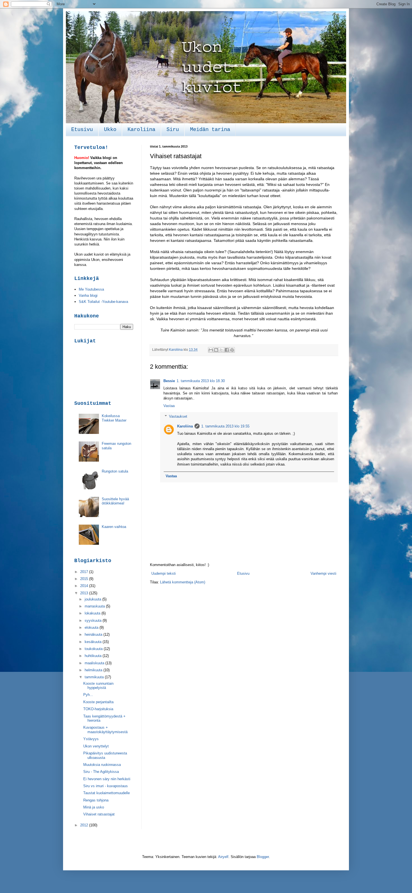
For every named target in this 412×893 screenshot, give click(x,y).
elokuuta (92, 627)
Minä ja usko (93, 807)
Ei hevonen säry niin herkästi (106, 779)
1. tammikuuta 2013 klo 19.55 (225, 426)
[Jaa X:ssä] (221, 350)
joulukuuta (93, 599)
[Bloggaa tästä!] (216, 350)
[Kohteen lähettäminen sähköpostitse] (211, 350)
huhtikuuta (94, 656)
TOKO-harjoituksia (98, 709)
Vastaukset (178, 416)
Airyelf (223, 857)
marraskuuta (95, 606)
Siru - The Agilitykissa (101, 772)
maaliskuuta (95, 663)
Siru (172, 130)
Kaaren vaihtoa (114, 527)
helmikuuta (94, 670)
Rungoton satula (115, 471)
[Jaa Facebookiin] (227, 350)
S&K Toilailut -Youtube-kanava (103, 302)
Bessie (169, 381)
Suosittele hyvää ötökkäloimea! (115, 501)
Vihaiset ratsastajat (99, 814)
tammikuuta (95, 677)
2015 (84, 579)
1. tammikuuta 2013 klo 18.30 (201, 381)
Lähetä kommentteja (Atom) (182, 582)
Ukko (110, 130)
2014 (84, 586)
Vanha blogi (88, 295)
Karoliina (141, 130)
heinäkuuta (94, 634)
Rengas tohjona (95, 800)
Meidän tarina (210, 130)
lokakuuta (93, 613)
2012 (84, 825)
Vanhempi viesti (323, 573)
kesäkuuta (94, 642)
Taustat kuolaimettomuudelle (106, 793)
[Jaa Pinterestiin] (232, 350)
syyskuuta (94, 620)
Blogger (263, 857)
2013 (84, 593)
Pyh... (88, 695)
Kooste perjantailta (98, 702)
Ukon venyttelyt (96, 746)
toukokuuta (94, 649)
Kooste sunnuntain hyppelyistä (98, 685)
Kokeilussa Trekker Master (114, 418)
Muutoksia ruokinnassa (102, 765)
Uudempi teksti (163, 573)
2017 (84, 572)
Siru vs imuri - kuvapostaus (105, 786)
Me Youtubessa (91, 289)
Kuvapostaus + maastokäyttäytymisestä (105, 729)
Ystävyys (91, 739)
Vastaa (169, 406)
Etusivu (82, 130)
